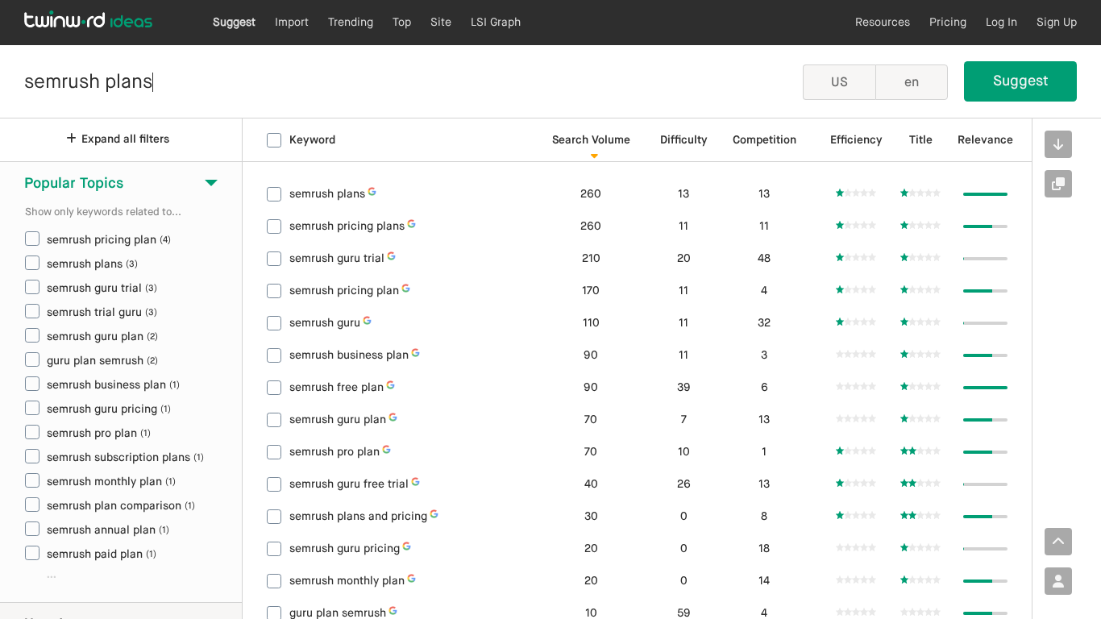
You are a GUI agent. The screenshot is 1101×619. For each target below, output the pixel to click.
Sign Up (1057, 22)
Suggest (234, 22)
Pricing (947, 22)
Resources (882, 22)
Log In (1001, 22)
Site (440, 22)
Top (402, 22)
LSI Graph (496, 22)
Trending (350, 22)
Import (292, 22)
